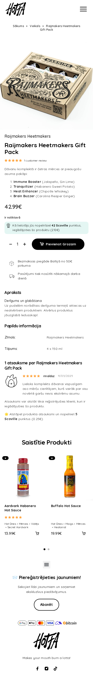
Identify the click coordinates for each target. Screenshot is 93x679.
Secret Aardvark (17, 527)
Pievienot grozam (61, 244)
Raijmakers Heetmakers (28, 136)
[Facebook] (37, 668)
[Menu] (83, 9)
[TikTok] (55, 668)
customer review (35, 160)
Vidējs (35, 523)
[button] (37, 533)
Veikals (35, 26)
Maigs (69, 523)
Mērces (23, 523)
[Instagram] (46, 668)
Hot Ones (10, 523)
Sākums (18, 26)
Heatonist (60, 527)
